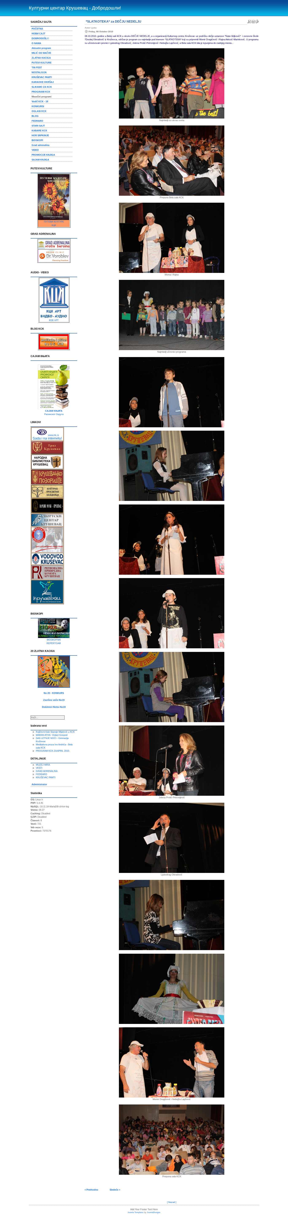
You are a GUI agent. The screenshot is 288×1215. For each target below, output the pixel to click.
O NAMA (36, 43)
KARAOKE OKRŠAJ (43, 82)
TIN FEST (37, 67)
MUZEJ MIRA (43, 764)
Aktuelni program (41, 48)
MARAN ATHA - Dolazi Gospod (51, 735)
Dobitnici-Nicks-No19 (54, 707)
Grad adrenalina (40, 145)
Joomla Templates (136, 1212)
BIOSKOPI (37, 140)
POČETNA (37, 28)
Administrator (39, 784)
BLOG (35, 116)
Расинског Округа (53, 414)
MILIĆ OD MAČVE (41, 53)
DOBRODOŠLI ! (40, 38)
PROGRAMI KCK (41, 91)
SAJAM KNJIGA (40, 159)
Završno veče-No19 (54, 700)
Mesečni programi (41, 96)
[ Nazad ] (171, 1202)
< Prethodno (91, 1189)
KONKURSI (38, 106)
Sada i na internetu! (47, 438)
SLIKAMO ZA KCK (42, 87)
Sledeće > (115, 1189)
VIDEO (35, 150)
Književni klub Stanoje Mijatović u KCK (55, 732)
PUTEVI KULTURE (41, 62)
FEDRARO (37, 121)
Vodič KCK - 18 (40, 101)
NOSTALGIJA (39, 72)
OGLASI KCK (39, 111)
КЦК (54, 225)
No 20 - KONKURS (54, 693)
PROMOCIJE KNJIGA (43, 155)
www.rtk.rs (53, 435)
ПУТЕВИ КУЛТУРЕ (54, 221)
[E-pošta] (256, 20)
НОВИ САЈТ (38, 33)
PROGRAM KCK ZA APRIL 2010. (53, 751)
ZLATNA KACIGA (41, 58)
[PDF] (249, 20)
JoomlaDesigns (153, 1212)
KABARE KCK (39, 130)
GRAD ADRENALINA (47, 771)
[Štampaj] (253, 20)
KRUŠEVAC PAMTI (42, 77)
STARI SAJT (38, 125)
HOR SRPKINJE (40, 135)
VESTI (39, 768)
